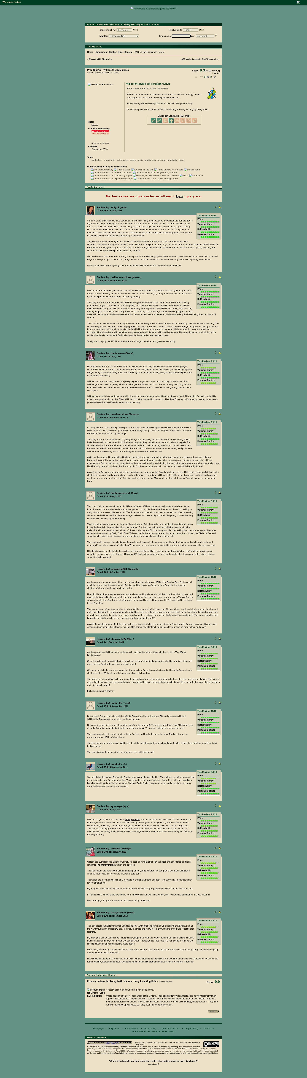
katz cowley (122, 160)
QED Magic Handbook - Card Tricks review (199, 59)
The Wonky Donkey (106, 865)
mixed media (136, 160)
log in (179, 196)
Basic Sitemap (132, 1028)
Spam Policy (150, 1028)
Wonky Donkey (132, 819)
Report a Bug (191, 1028)
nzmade (161, 160)
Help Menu (114, 1028)
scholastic (172, 160)
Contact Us (209, 1028)
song (181, 160)
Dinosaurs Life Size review (100, 59)
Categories (101, 52)
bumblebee (96, 160)
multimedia (150, 160)
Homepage (98, 1028)
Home (90, 52)
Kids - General (125, 52)
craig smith (109, 160)
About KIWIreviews (171, 1028)
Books (112, 52)
